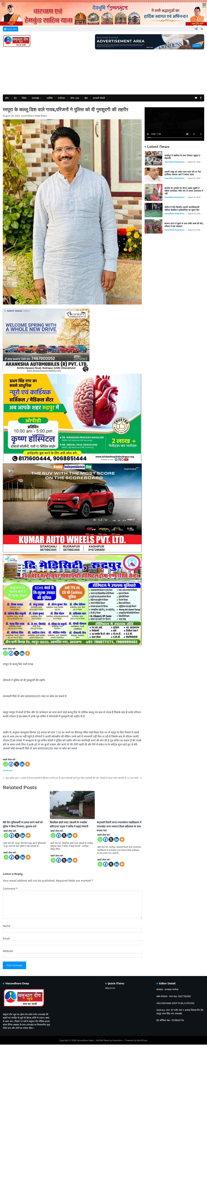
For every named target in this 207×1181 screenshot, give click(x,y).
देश (15, 98)
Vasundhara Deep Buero (34, 115)
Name (6, 1062)
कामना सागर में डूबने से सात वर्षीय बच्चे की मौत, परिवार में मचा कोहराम (183, 223)
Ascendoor (118, 1176)
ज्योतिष (49, 98)
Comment (10, 1025)
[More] (27, 659)
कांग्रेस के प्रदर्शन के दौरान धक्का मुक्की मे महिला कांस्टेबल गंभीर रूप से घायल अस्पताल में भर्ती (184, 190)
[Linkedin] (22, 659)
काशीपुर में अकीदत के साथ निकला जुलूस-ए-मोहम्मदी (184, 155)
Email (6, 1075)
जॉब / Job (74, 98)
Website (8, 1087)
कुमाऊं (11, 777)
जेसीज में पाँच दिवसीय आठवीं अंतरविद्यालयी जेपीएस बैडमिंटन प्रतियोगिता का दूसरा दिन (183, 207)
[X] (16, 659)
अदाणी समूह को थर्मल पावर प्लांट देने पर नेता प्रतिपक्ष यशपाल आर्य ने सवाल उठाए (184, 172)
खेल (86, 98)
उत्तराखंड (35, 98)
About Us (110, 1124)
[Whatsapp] (5, 659)
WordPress (142, 1176)
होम (7, 98)
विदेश (24, 98)
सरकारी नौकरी (99, 98)
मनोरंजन (61, 98)
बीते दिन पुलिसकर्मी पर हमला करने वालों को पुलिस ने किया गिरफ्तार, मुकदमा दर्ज (40, 828)
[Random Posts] (196, 28)
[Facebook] (11, 659)
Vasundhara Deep (85, 1176)
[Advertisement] (103, 70)
